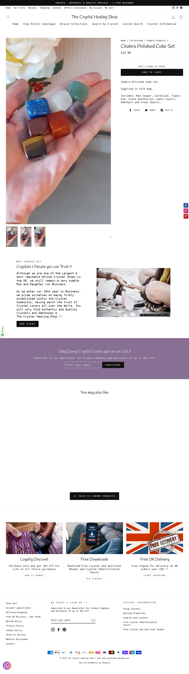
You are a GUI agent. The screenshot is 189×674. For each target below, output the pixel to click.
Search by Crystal (105, 23)
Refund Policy (14, 621)
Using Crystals (132, 609)
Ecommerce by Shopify (99, 663)
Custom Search (133, 23)
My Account (96, 8)
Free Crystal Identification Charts (140, 623)
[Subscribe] (93, 620)
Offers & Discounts (75, 8)
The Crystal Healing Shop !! (39, 316)
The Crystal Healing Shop (94, 17)
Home (8, 8)
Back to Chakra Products (96, 496)
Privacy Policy (14, 626)
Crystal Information (161, 23)
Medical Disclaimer (17, 639)
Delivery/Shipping (16, 612)
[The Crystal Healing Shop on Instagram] (53, 629)
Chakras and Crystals (135, 618)
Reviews (32, 8)
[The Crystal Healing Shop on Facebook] (58, 629)
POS (80, 663)
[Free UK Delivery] (154, 538)
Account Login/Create (18, 608)
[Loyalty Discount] (34, 538)
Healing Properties (134, 613)
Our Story (19, 8)
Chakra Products (156, 40)
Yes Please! (94, 579)
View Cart (11, 603)
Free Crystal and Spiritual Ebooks (143, 629)
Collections (136, 40)
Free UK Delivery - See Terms (23, 617)
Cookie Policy (14, 630)
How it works (34, 575)
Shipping (45, 8)
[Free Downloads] (94, 538)
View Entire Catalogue (39, 23)
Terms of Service (16, 635)
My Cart (109, 8)
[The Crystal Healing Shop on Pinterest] (64, 629)
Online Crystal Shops (59, 276)
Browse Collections (74, 23)
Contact (57, 8)
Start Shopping (155, 575)
